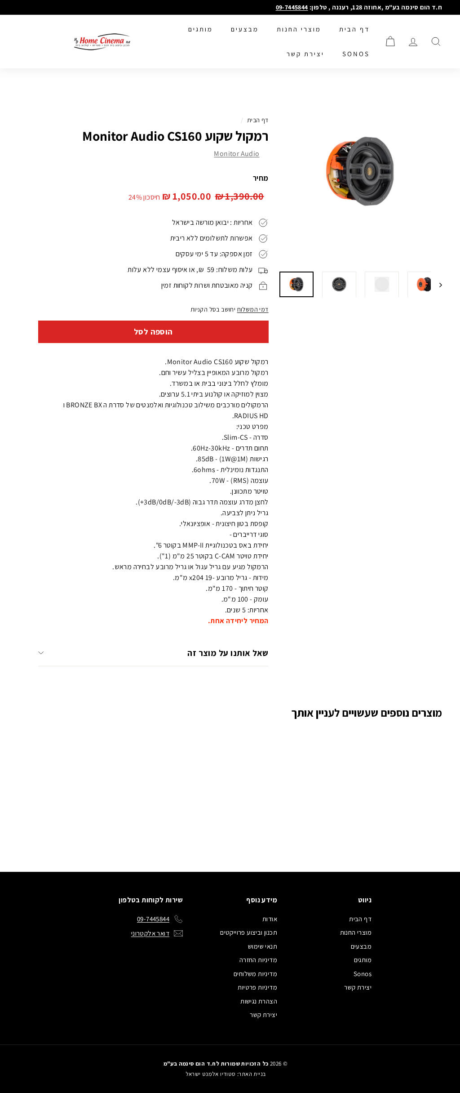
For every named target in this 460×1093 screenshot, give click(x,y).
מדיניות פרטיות (257, 987)
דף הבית (354, 29)
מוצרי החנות (299, 29)
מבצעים (245, 29)
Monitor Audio (236, 153)
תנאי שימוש (262, 946)
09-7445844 (292, 7)
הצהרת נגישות (258, 1001)
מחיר (261, 178)
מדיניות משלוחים (255, 973)
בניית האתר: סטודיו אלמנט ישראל (226, 1074)
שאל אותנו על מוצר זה (228, 652)
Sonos (356, 53)
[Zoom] (360, 172)
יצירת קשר (305, 53)
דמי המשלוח (253, 309)
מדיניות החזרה (258, 959)
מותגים (200, 29)
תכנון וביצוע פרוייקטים (248, 932)
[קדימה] (436, 284)
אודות (269, 919)
